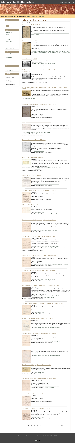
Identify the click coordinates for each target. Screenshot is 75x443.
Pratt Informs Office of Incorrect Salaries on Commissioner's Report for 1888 (42, 303)
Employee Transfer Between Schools (31, 167)
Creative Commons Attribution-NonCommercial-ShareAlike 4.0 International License (41, 438)
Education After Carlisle (61, 33)
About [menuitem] (65, 2)
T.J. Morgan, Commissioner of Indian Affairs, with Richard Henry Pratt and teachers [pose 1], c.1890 (44, 87)
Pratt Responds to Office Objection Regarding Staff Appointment (39, 220)
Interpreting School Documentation (10, 56)
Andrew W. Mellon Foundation (44, 435)
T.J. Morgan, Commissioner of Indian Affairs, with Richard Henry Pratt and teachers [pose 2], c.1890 (44, 70)
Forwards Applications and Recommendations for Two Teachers (39, 378)
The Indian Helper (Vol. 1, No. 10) (31, 24)
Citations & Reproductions (11, 59)
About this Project (9, 68)
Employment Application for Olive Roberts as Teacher (36, 122)
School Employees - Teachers (64, 51)
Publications (8, 37)
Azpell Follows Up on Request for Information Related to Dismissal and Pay (42, 348)
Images (7, 34)
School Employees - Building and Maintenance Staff (40, 52)
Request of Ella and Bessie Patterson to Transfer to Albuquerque (39, 255)
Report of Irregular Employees (49, 297)
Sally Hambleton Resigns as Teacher (31, 205)
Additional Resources (10, 48)
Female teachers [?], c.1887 (29, 59)
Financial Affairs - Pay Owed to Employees (52, 327)
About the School (9, 70)
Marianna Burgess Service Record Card (32, 157)
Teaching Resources (10, 43)
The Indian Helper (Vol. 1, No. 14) (31, 41)
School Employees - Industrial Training (52, 51)
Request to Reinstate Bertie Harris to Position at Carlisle (37, 394)
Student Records (9, 32)
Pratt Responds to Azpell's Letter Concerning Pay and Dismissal (39, 333)
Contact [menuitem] (72, 2)
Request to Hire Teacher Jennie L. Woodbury (34, 140)
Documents (8, 39)
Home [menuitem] (62, 2)
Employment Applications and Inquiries (32, 132)
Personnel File (37, 169)
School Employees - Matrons (50, 264)
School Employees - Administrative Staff (41, 184)
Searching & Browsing (10, 53)
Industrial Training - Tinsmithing (49, 49)
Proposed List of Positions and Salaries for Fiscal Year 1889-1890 (39, 270)
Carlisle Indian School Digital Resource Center (17, 2)
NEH (51, 435)
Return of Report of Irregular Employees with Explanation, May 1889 (40, 285)
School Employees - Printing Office (44, 167)
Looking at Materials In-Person (12, 62)
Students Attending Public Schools (51, 33)
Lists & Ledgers (9, 41)
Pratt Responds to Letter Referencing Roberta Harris (36, 408)
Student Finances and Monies (39, 33)
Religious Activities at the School (55, 52)
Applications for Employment (40, 133)
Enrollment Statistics (59, 49)
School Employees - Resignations (59, 213)
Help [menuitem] (69, 2)
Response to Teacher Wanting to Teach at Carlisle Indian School (39, 104)
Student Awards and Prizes (39, 49)
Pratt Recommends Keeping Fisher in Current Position (36, 365)
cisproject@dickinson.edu (10, 84)
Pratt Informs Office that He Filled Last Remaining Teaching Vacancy (40, 190)
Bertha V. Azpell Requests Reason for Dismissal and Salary (38, 318)
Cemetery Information (10, 46)
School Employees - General (39, 63)
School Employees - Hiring (48, 213)
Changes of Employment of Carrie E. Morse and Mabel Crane (38, 236)
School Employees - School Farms (51, 230)
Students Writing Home (66, 52)
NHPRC (55, 435)
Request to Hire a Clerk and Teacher (31, 175)
